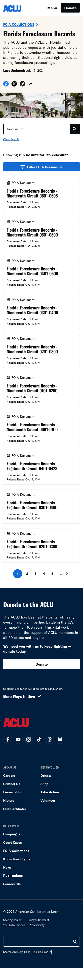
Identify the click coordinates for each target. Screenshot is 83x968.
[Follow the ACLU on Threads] (49, 739)
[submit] (74, 129)
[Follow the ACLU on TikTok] (39, 739)
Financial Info (13, 792)
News (7, 867)
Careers (9, 775)
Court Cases (12, 842)
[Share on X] (14, 85)
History (8, 800)
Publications (13, 875)
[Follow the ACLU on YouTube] (18, 739)
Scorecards (12, 884)
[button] (22, 84)
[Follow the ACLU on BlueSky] (60, 739)
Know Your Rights (16, 859)
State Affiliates (14, 809)
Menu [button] (52, 8)
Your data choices (14, 925)
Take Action (49, 792)
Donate (70, 8)
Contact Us (11, 784)
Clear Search (11, 139)
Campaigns (11, 834)
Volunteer (47, 800)
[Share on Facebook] (6, 85)
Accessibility (37, 925)
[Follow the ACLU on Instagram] (28, 739)
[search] (75, 942)
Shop (44, 784)
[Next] (68, 573)
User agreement (13, 920)
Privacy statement (38, 920)
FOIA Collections (18, 24)
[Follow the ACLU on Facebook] (7, 739)
